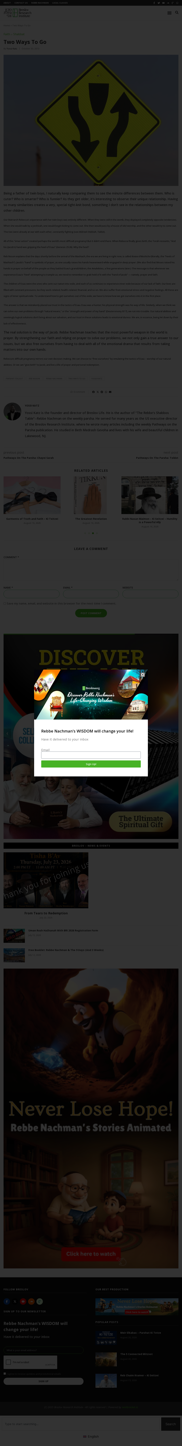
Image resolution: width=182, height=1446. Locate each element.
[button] (142, 674)
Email (45, 750)
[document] (91, 723)
